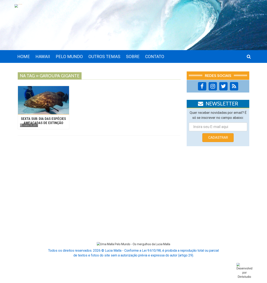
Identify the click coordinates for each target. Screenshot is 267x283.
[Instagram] (213, 86)
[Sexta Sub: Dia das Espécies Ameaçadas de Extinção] (43, 100)
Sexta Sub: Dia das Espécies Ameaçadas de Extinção (43, 121)
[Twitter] (223, 86)
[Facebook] (202, 86)
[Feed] (234, 86)
